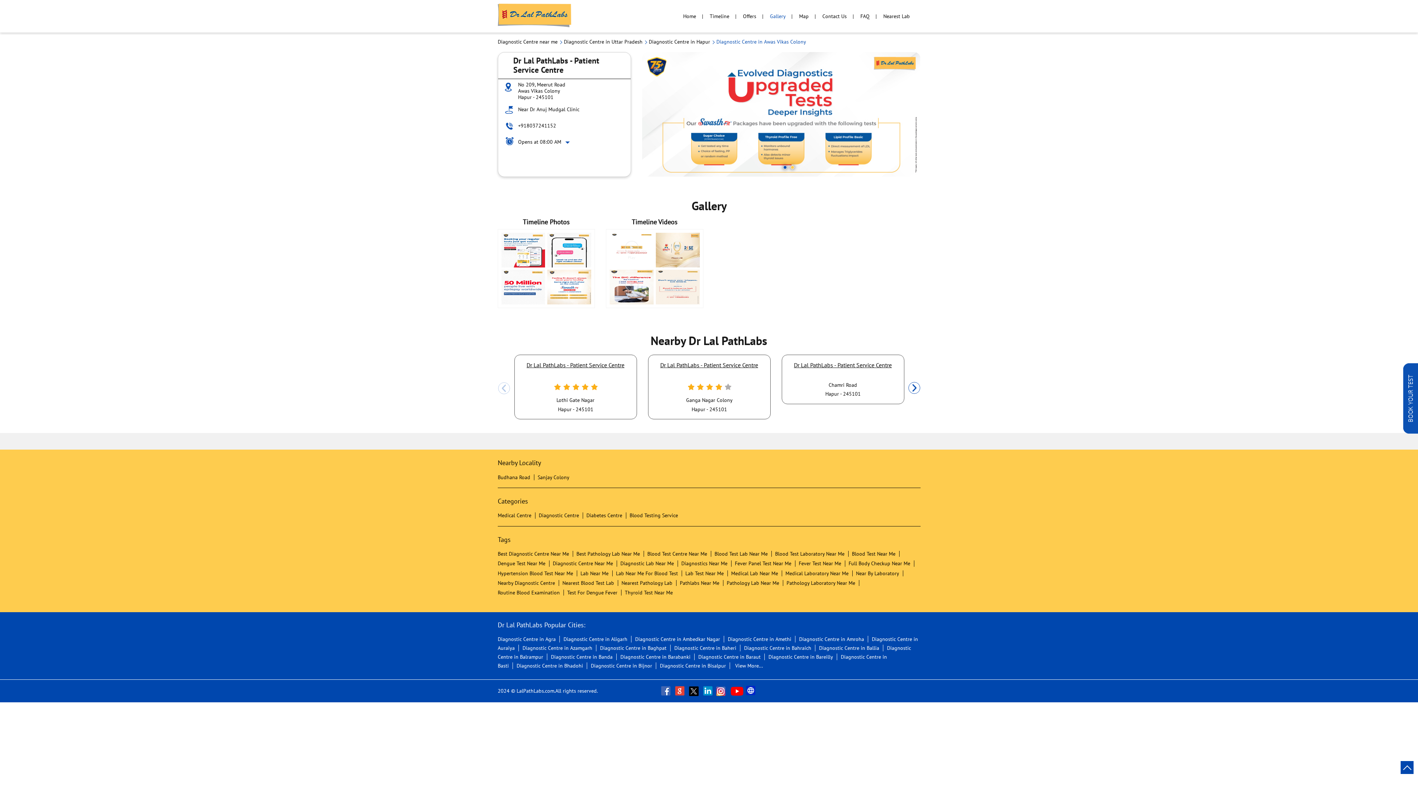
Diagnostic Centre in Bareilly (800, 657)
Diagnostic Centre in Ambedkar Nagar (677, 639)
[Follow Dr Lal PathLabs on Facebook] (666, 690)
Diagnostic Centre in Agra (527, 639)
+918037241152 (537, 125)
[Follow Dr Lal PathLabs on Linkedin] (708, 690)
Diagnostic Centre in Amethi (759, 639)
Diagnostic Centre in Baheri (705, 648)
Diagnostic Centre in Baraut (729, 657)
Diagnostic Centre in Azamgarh (557, 648)
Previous (504, 388)
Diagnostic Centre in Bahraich (777, 648)
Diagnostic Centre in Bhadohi (550, 665)
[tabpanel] (781, 114)
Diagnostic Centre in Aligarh (595, 639)
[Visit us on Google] (680, 690)
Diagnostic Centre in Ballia (849, 648)
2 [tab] (792, 167)
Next (914, 388)
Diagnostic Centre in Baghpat (633, 648)
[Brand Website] (751, 690)
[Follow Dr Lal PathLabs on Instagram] (722, 690)
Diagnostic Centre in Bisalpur (693, 665)
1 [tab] (785, 167)
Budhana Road (514, 477)
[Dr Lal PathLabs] (535, 16)
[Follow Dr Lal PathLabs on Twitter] (694, 690)
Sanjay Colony (553, 477)
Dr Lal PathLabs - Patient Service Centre (575, 365)
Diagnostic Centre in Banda (582, 657)
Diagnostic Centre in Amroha (831, 639)
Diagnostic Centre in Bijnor (621, 665)
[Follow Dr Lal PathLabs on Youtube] (737, 690)
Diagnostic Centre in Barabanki (655, 657)
